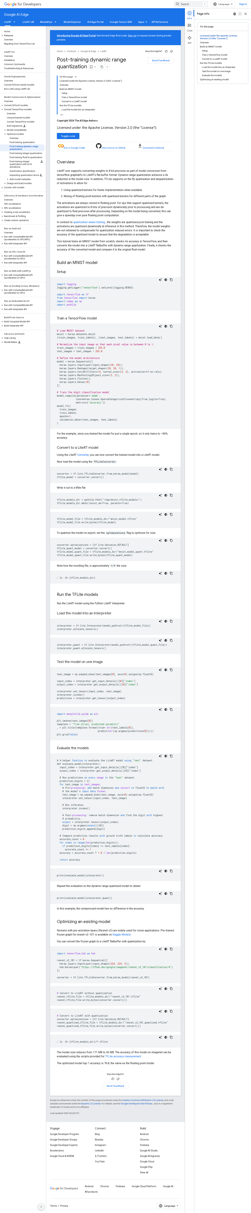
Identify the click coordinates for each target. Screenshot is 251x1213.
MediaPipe (46, 21)
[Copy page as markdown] (102, 67)
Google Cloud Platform (144, 1186)
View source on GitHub (113, 147)
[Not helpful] (171, 51)
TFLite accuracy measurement (123, 1056)
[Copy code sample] (171, 279)
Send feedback (161, 60)
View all (144, 1172)
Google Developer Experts (64, 1145)
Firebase (144, 1145)
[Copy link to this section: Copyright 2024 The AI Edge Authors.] (101, 121)
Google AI (168, 1186)
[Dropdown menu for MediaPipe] (56, 22)
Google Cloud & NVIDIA (62, 1156)
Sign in (243, 4)
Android (144, 1134)
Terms (53, 1205)
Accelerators (57, 1150)
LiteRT (7, 21)
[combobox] (191, 4)
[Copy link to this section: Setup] (69, 272)
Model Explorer (72, 21)
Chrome (144, 1139)
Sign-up (132, 35)
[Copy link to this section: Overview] (78, 162)
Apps (141, 21)
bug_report (235, 14)
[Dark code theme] (166, 279)
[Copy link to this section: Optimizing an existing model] (113, 922)
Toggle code (68, 136)
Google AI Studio (149, 1150)
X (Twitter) (101, 1156)
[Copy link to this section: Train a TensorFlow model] (100, 319)
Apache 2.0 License (91, 1103)
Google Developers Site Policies (136, 1103)
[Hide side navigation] (41, 1206)
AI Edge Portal (95, 21)
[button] (22, 36)
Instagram (100, 1145)
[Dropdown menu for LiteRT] (15, 22)
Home (60, 51)
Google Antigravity (150, 1156)
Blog (97, 1134)
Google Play (146, 1167)
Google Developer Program (64, 1134)
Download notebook (153, 147)
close (245, 14)
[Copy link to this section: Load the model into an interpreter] (114, 613)
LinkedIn (99, 1150)
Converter (83, 454)
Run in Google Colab (74, 147)
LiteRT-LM (28, 21)
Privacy (64, 1205)
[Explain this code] (160, 279)
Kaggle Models (122, 934)
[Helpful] (166, 51)
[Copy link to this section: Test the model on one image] (106, 662)
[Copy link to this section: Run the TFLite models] (101, 595)
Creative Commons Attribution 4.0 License (142, 1100)
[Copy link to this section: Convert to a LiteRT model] (101, 448)
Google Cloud (147, 1161)
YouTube (100, 1161)
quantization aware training (89, 222)
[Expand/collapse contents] (76, 77)
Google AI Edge (16, 14)
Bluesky (99, 1139)
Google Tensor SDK (121, 21)
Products (71, 51)
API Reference (159, 21)
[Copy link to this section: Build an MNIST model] (100, 263)
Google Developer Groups (63, 1139)
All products (91, 1191)
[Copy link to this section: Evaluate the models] (92, 748)
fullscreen (240, 14)
